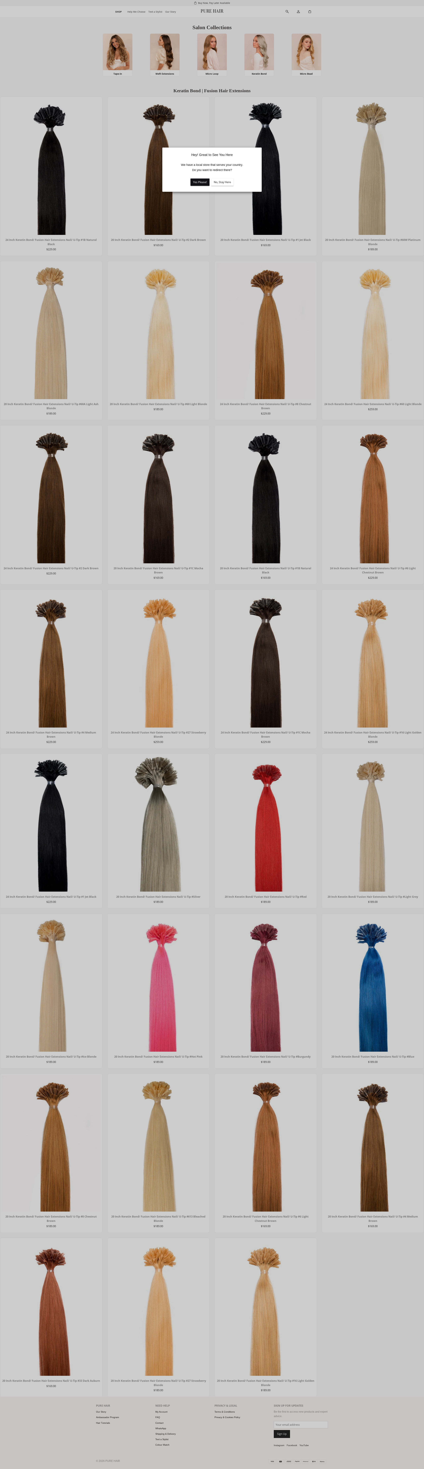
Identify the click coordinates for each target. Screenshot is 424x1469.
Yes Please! (200, 182)
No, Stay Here (222, 182)
